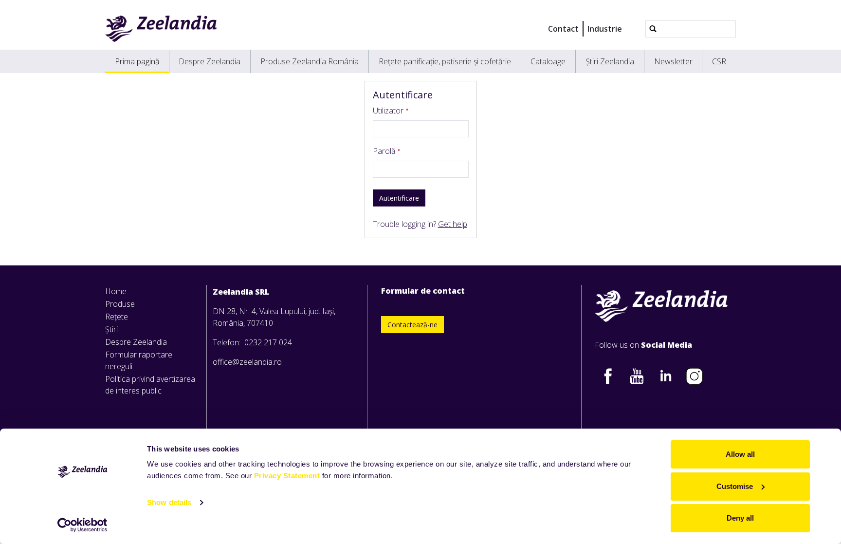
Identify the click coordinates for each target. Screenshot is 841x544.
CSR (719, 61)
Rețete (116, 316)
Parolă (385, 151)
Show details (169, 502)
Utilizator (389, 110)
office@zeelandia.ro (247, 361)
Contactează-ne (412, 324)
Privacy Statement (287, 475)
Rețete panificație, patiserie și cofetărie (445, 61)
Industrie (604, 28)
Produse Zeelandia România (309, 61)
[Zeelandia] (161, 29)
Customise (734, 486)
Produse (120, 304)
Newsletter (673, 61)
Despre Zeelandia (209, 61)
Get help (452, 224)
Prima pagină (137, 61)
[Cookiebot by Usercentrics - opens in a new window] (82, 525)
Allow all (740, 454)
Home (116, 291)
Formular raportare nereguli (138, 360)
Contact (563, 28)
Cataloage (548, 61)
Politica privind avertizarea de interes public (150, 385)
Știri (111, 329)
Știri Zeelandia (609, 61)
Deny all (740, 518)
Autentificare (399, 198)
